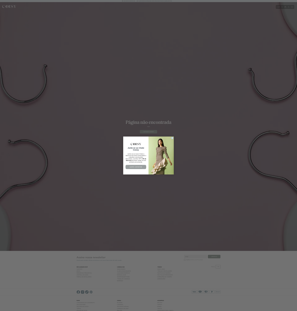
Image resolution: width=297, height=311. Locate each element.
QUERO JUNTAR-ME (136, 167)
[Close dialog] (172, 138)
